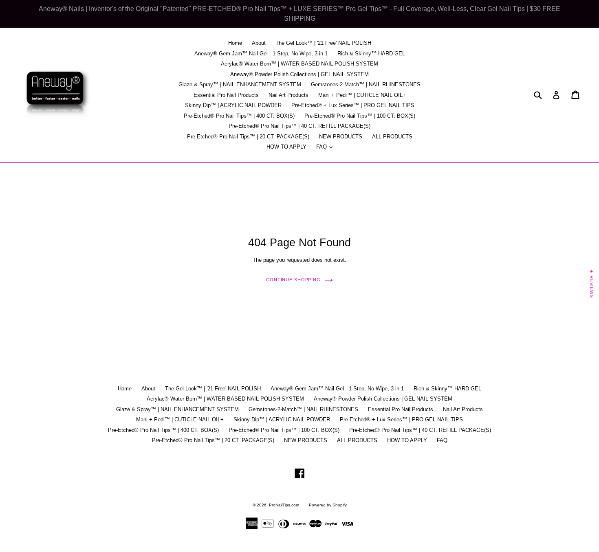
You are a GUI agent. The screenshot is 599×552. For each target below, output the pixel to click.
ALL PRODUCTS (392, 137)
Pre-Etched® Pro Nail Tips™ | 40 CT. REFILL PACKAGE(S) (299, 126)
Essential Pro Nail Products (226, 95)
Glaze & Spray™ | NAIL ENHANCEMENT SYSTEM (239, 84)
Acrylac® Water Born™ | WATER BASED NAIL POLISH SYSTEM (299, 64)
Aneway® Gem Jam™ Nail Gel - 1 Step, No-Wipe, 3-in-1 (261, 53)
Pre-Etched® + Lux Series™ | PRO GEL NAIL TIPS (352, 105)
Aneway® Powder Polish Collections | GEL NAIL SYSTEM (299, 74)
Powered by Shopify (328, 505)
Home (235, 43)
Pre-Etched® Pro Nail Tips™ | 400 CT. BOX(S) (239, 116)
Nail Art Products (288, 95)
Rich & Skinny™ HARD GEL (371, 53)
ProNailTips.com (284, 505)
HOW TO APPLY (286, 147)
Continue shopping (293, 279)
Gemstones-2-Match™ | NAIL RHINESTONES (366, 84)
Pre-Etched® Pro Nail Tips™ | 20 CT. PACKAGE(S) (248, 137)
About (259, 43)
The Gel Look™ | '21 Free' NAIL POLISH (323, 43)
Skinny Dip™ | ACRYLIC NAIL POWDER (233, 105)
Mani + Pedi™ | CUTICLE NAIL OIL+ (362, 95)
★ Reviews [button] (591, 283)
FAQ (326, 146)
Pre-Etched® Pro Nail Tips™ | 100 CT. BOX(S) (359, 116)
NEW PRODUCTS (340, 137)
